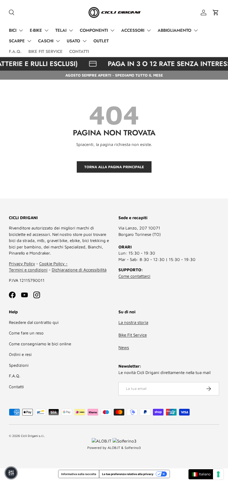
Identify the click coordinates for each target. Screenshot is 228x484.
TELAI (60, 30)
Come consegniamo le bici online (40, 343)
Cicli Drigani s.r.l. (32, 435)
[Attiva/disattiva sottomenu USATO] (84, 41)
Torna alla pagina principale (114, 167)
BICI (12, 30)
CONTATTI (79, 51)
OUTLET (101, 41)
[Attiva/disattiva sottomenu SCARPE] (29, 41)
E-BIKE (36, 30)
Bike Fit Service (132, 335)
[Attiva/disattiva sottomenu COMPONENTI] (112, 30)
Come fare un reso (26, 333)
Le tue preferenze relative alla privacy (127, 474)
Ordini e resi (20, 354)
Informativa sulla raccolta (78, 474)
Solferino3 (133, 448)
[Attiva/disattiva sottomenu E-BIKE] (46, 30)
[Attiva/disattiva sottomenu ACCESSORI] (148, 30)
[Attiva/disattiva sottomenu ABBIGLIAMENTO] (195, 30)
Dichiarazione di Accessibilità (79, 269)
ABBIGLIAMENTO (174, 30)
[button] (216, 12)
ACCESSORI (132, 30)
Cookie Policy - (53, 263)
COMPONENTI (94, 30)
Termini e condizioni (28, 269)
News (123, 347)
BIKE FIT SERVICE (45, 51)
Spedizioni (19, 365)
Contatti (16, 386)
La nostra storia (133, 322)
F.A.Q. (15, 51)
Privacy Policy (22, 263)
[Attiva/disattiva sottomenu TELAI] (71, 30)
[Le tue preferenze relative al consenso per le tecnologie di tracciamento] (218, 474)
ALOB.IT (114, 448)
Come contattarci (134, 276)
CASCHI (45, 41)
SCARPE (17, 41)
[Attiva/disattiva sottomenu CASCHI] (57, 41)
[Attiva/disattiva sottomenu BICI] (21, 30)
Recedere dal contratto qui (34, 322)
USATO (73, 41)
